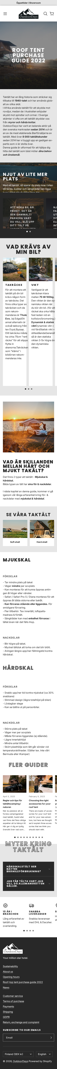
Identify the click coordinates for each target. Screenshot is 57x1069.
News (6, 987)
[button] (5, 13)
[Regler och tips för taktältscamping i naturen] (15, 803)
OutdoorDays (20, 1061)
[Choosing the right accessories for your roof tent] (41, 803)
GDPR (6, 1016)
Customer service (13, 995)
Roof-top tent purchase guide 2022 (23, 982)
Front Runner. (16, 329)
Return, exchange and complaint (21, 1022)
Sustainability (10, 966)
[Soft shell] (15, 533)
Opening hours (11, 976)
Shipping (8, 1011)
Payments (8, 1006)
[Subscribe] (51, 1037)
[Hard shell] (42, 533)
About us (8, 971)
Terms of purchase (13, 1001)
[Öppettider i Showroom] (28, 3)
